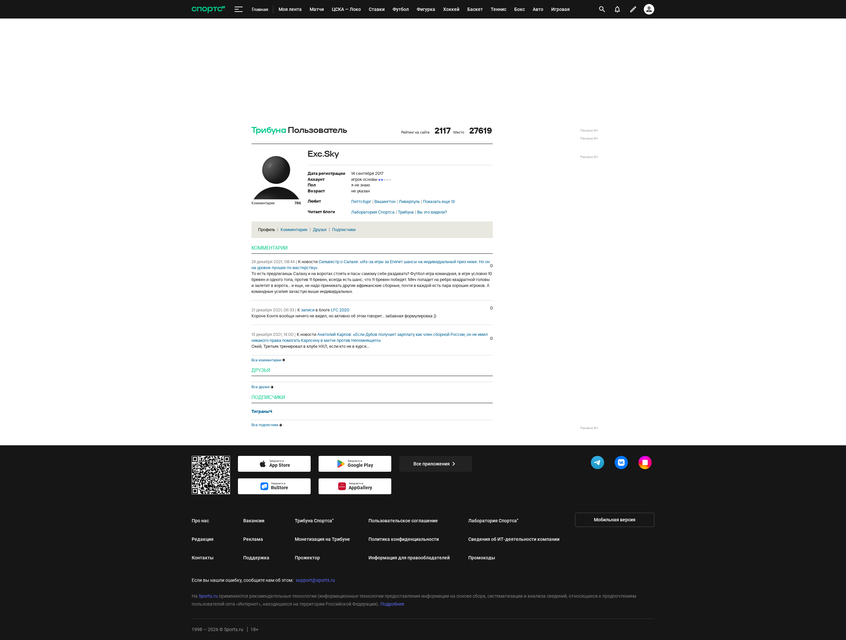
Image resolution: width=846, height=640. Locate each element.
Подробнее (392, 604)
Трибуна (268, 130)
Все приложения (431, 463)
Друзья (320, 229)
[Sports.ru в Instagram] (646, 464)
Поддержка (256, 557)
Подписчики (344, 229)
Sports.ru (208, 596)
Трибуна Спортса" (314, 520)
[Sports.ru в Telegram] (599, 464)
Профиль (266, 229)
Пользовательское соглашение (403, 520)
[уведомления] (617, 9)
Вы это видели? (432, 212)
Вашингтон (385, 202)
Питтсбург (361, 202)
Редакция (202, 539)
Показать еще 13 (439, 202)
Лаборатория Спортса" (493, 520)
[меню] (239, 9)
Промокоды (481, 557)
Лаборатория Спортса (373, 212)
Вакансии (253, 520)
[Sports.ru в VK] (623, 464)
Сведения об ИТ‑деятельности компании (513, 539)
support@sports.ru (315, 580)
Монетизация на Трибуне (322, 539)
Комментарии (294, 229)
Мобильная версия (614, 519)
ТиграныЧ (261, 412)
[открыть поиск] (602, 9)
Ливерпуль (409, 202)
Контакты (202, 557)
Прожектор (307, 557)
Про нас (200, 520)
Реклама (253, 539)
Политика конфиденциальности (403, 539)
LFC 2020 (340, 310)
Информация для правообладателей (409, 557)
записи (308, 310)
